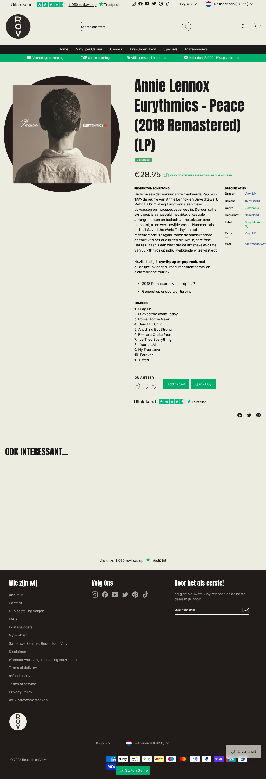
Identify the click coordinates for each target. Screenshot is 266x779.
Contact (15, 603)
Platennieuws (196, 49)
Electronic (252, 208)
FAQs (13, 619)
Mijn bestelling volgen (26, 611)
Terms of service (22, 684)
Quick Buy (203, 384)
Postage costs (20, 627)
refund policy (19, 676)
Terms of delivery (23, 668)
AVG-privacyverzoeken (28, 700)
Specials (170, 49)
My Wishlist (18, 635)
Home (63, 49)
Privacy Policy (20, 692)
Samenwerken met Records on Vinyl (38, 643)
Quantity (145, 377)
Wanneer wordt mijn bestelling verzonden (43, 660)
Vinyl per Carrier (89, 49)
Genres (116, 49)
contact (162, 58)
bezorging (56, 58)
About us (16, 595)
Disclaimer (17, 651)
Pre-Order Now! (143, 49)
